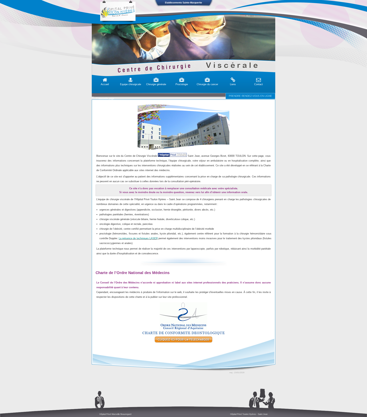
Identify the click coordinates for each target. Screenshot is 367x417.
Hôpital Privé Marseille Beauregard (115, 414)
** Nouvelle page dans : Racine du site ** (105, 102)
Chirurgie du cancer (207, 84)
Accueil (105, 84)
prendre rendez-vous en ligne (250, 96)
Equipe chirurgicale (130, 84)
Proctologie (181, 84)
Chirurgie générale (156, 84)
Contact (258, 84)
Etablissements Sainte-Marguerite (183, 2)
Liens (233, 84)
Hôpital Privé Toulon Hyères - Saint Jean (249, 414)
